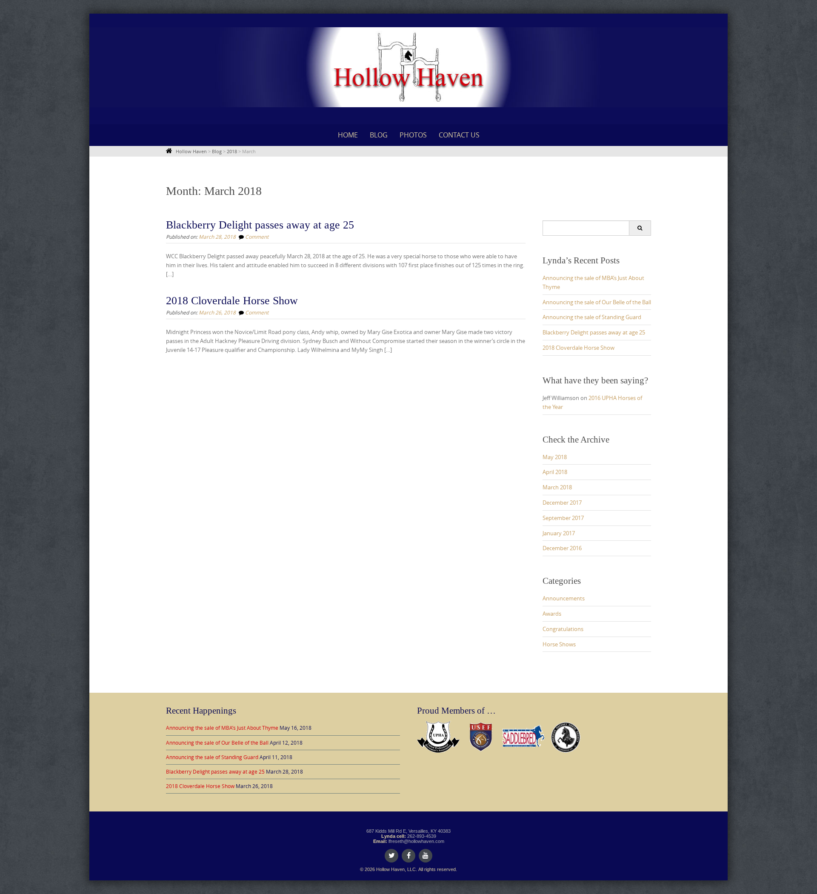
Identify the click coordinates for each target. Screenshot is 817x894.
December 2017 (562, 502)
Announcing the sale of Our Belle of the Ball (597, 302)
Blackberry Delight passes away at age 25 (260, 225)
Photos (413, 135)
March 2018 (557, 487)
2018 (232, 151)
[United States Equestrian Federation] (481, 736)
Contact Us (459, 135)
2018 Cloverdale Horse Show (232, 300)
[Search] (639, 228)
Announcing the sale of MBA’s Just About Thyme (222, 727)
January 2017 (559, 533)
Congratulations (563, 629)
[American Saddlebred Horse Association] (523, 736)
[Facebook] (408, 856)
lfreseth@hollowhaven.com (416, 841)
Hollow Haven (191, 151)
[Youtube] (425, 856)
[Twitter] (391, 856)
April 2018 (555, 472)
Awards (552, 613)
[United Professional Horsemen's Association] (438, 736)
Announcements (564, 598)
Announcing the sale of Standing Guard (592, 317)
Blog (379, 135)
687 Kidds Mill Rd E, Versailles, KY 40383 (408, 831)
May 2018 (555, 457)
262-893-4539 (421, 836)
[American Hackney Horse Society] (566, 736)
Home (348, 135)
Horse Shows (559, 644)
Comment (257, 236)
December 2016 (562, 548)
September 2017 (563, 518)
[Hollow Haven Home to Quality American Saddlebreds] (408, 67)
